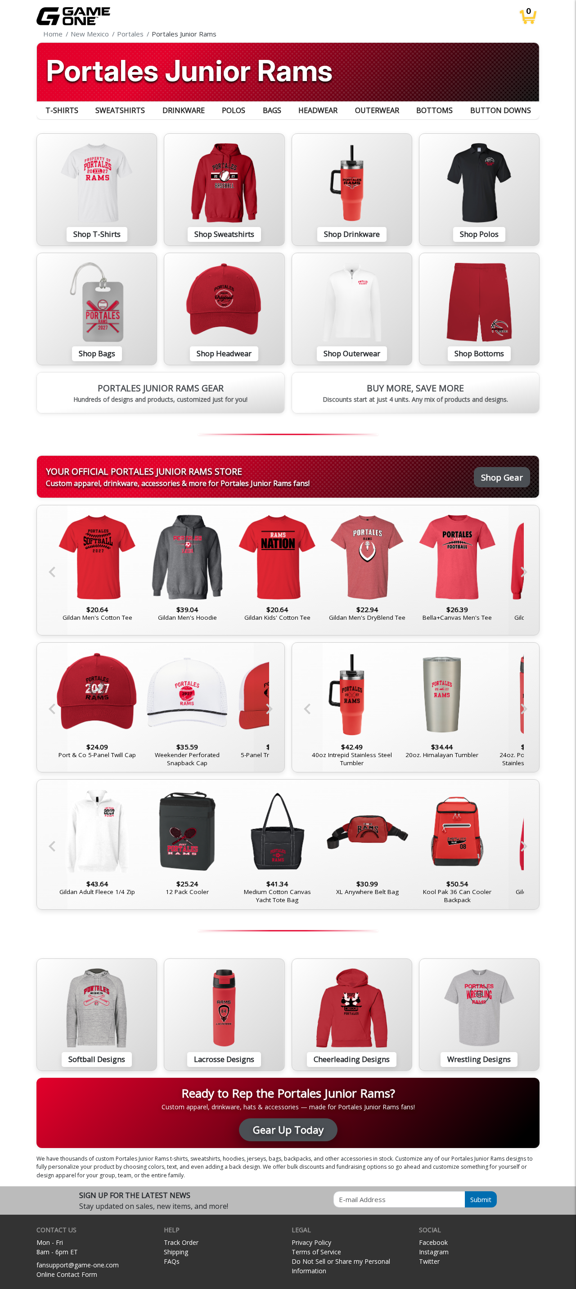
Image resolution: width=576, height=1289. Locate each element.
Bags (272, 110)
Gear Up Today (288, 1130)
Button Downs (500, 110)
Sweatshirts (120, 110)
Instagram (434, 1252)
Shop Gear (502, 477)
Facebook (433, 1242)
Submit (480, 1199)
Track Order (181, 1242)
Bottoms (434, 110)
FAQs (172, 1261)
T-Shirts (61, 110)
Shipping (176, 1252)
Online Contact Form (66, 1274)
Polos (233, 110)
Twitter (429, 1261)
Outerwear (377, 110)
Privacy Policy (311, 1242)
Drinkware (183, 110)
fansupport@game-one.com (77, 1265)
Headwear (318, 110)
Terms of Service (316, 1252)
